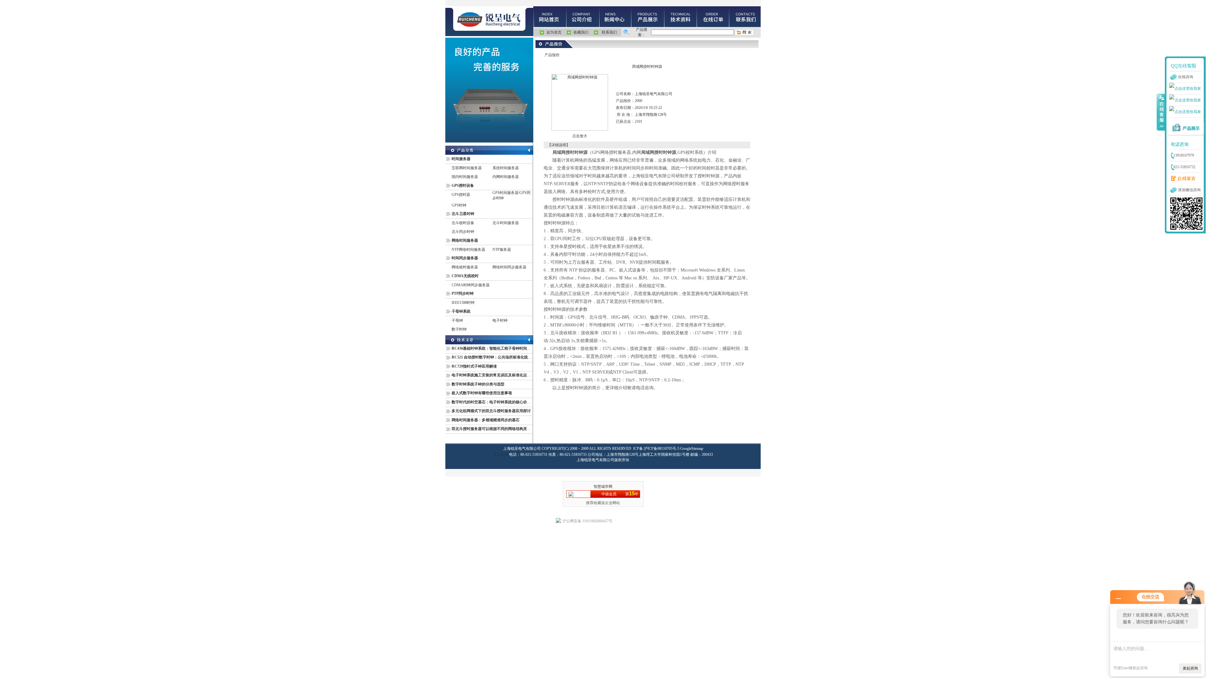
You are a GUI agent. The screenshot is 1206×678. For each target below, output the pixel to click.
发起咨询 (1190, 668)
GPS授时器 (461, 194)
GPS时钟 (459, 205)
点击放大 (579, 136)
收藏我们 (581, 32)
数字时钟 (459, 329)
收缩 (1161, 112)
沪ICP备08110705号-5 (661, 448)
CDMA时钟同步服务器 (471, 285)
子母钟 (457, 320)
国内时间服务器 (465, 177)
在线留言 (1181, 178)
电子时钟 (500, 320)
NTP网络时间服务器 (468, 249)
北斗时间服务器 (505, 223)
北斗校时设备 (463, 223)
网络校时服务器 (465, 267)
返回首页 (500, 454)
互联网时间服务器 (467, 168)
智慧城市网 (603, 486)
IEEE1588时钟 (463, 302)
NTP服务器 (501, 249)
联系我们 (609, 32)
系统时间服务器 (505, 168)
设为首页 (554, 32)
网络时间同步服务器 (509, 267)
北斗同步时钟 (463, 231)
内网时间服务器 (505, 177)
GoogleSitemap (691, 448)
